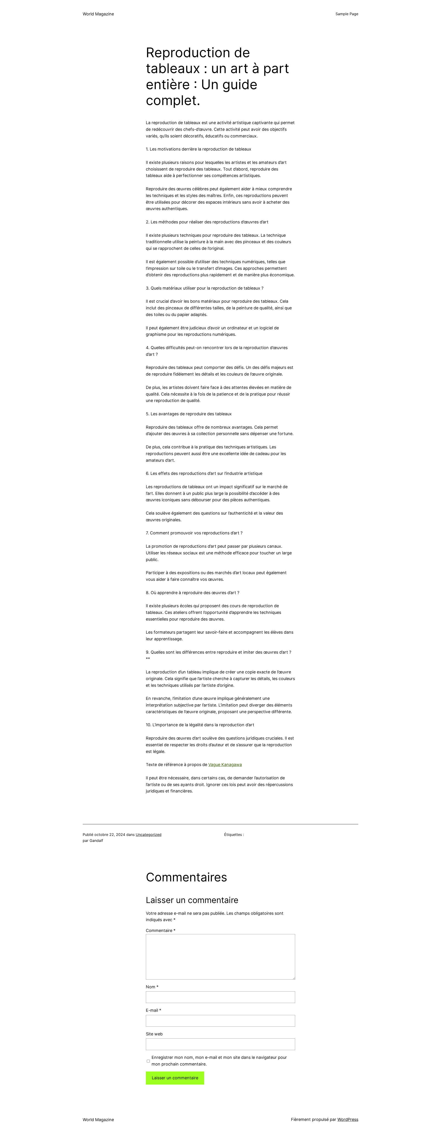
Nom (152, 986)
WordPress (347, 1119)
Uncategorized (148, 834)
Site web (154, 1033)
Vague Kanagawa (225, 764)
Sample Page (347, 13)
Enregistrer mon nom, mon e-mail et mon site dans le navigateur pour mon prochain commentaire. (219, 1060)
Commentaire (160, 930)
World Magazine (98, 13)
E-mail (153, 1010)
